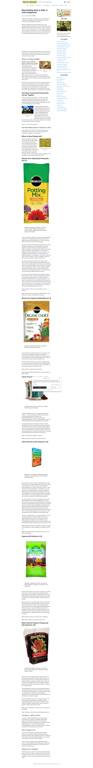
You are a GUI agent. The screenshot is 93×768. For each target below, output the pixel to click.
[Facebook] (64, 2)
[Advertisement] (36, 42)
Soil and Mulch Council (42, 252)
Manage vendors (35, 384)
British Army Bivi (59, 77)
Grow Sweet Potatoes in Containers (63, 62)
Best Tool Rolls (59, 105)
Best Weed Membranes (61, 107)
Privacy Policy (47, 763)
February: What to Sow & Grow (62, 67)
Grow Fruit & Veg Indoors (61, 41)
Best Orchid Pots (60, 100)
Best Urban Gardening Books (62, 110)
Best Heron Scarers (60, 89)
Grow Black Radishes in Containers (63, 46)
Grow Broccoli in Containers (61, 48)
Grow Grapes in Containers (61, 53)
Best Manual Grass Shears (61, 96)
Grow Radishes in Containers (62, 64)
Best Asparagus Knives (61, 79)
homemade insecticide (40, 283)
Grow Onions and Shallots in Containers (64, 57)
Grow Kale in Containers (61, 55)
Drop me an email (31, 756)
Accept (40, 387)
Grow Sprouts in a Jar (60, 60)
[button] (59, 378)
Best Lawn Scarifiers (60, 93)
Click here (24, 15)
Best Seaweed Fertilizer (61, 103)
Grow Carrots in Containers (61, 50)
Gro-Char (44, 737)
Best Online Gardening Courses (62, 98)
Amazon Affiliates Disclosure (55, 763)
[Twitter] (66, 2)
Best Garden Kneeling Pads (61, 84)
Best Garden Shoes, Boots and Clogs (63, 86)
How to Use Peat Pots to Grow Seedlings (64, 72)
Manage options (53, 387)
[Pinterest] (68, 2)
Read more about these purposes (55, 384)
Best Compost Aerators (61, 82)
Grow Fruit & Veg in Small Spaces (62, 43)
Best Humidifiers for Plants (61, 91)
